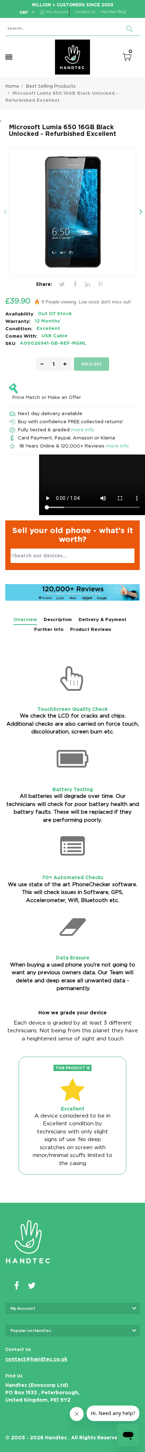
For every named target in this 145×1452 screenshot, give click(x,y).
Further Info (48, 629)
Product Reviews (90, 629)
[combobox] (72, 556)
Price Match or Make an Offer (46, 397)
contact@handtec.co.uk (36, 1359)
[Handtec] (72, 57)
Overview (25, 619)
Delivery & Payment (102, 619)
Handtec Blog (113, 12)
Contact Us (85, 12)
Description (58, 619)
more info (82, 429)
